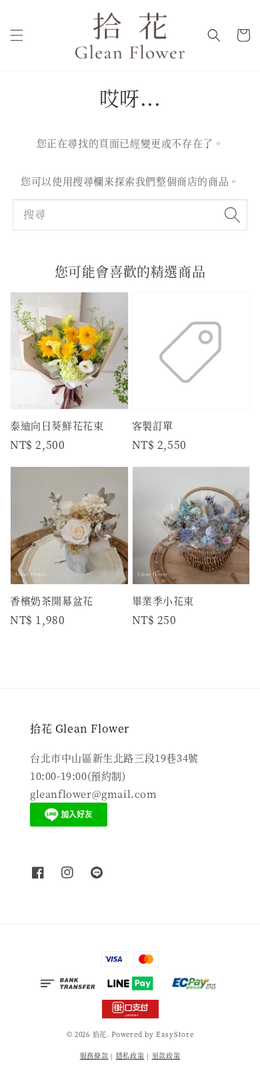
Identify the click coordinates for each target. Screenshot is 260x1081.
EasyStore (174, 1034)
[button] (16, 35)
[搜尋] (232, 214)
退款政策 (166, 1055)
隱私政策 (130, 1055)
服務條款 (94, 1055)
